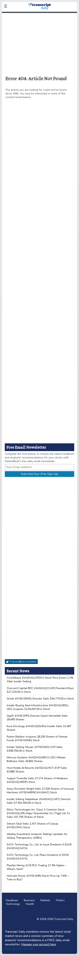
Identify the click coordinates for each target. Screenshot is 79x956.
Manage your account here (38, 944)
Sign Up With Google (19, 949)
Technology (13, 904)
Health (30, 904)
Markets (45, 900)
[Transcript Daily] (39, 15)
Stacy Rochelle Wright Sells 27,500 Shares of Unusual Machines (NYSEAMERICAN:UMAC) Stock (40, 790)
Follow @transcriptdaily (22, 661)
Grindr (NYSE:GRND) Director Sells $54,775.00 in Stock (40, 698)
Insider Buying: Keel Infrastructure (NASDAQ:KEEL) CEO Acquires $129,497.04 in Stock (37, 707)
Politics (60, 900)
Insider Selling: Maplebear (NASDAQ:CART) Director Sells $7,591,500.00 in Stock (39, 801)
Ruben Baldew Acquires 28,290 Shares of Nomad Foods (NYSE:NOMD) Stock (37, 738)
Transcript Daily (63, 919)
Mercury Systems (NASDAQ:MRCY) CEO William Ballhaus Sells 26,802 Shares (36, 759)
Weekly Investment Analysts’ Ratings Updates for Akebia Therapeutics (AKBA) (37, 836)
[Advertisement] (39, 42)
